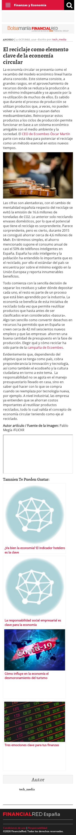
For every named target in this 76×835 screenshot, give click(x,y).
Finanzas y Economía (30, 5)
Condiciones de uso (14, 828)
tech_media (59, 39)
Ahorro (8, 39)
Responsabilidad (37, 828)
